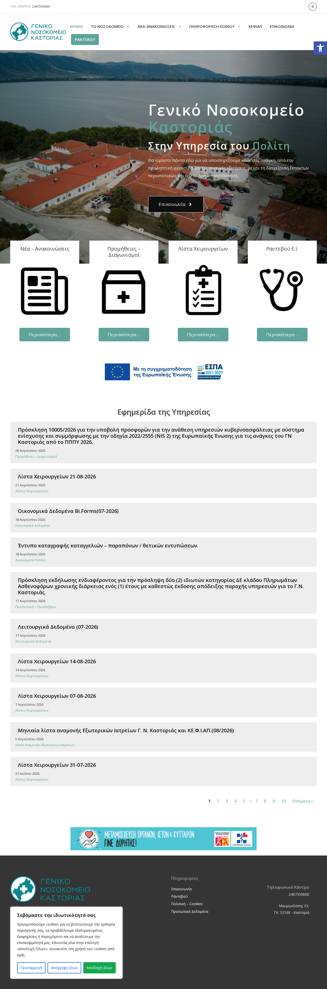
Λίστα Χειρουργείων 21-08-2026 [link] (57, 476)
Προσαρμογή (31, 967)
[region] (66, 943)
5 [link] (244, 801)
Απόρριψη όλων (64, 967)
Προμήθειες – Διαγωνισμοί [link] (36, 456)
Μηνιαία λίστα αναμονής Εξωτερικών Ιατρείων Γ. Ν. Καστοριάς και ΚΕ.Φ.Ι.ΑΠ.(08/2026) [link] (126, 730)
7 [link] (256, 801)
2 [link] (218, 801)
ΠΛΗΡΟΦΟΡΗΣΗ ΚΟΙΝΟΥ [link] (212, 26)
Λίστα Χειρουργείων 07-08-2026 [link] (57, 695)
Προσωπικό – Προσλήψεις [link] (35, 606)
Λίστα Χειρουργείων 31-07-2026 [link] (57, 764)
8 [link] (265, 801)
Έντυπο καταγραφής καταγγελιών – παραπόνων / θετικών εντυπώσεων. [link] (108, 545)
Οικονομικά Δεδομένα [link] (32, 525)
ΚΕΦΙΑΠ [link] (255, 26)
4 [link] (235, 801)
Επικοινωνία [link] (282, 26)
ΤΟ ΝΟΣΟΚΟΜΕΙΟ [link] (107, 26)
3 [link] (227, 801)
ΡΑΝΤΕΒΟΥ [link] (85, 39)
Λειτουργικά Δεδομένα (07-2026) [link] (58, 626)
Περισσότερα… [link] (45, 335)
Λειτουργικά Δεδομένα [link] (33, 641)
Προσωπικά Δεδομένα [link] (189, 911)
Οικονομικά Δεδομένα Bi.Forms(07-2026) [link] (68, 511)
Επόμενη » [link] (303, 801)
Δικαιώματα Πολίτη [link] (30, 560)
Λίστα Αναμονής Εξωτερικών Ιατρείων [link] (44, 745)
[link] (320, 48)
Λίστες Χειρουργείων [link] (31, 491)
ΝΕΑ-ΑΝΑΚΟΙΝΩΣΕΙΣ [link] (156, 26)
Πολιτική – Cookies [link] (187, 903)
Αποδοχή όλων (99, 967)
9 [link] (274, 801)
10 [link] (283, 801)
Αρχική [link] (76, 26)
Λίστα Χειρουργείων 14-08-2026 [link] (57, 661)
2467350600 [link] (299, 894)
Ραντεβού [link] (179, 896)
